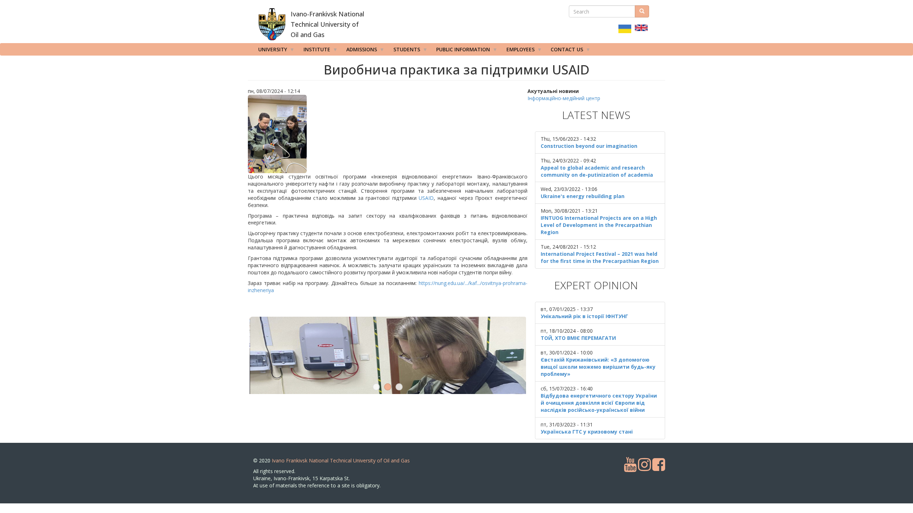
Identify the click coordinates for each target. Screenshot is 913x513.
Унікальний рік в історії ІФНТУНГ (584, 316)
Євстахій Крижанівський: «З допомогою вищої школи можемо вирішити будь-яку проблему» (598, 366)
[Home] (272, 24)
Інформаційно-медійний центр (563, 98)
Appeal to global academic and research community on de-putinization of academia (597, 171)
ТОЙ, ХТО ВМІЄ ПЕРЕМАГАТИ (578, 338)
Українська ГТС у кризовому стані (587, 431)
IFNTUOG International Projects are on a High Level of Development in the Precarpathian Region (599, 224)
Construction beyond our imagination (589, 145)
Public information (460, 51)
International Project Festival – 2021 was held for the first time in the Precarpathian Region (600, 257)
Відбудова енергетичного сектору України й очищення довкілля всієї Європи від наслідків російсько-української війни (599, 402)
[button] (387, 134)
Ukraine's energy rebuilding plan (582, 196)
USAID (426, 198)
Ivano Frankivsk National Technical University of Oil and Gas (341, 508)
